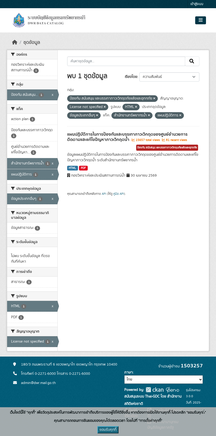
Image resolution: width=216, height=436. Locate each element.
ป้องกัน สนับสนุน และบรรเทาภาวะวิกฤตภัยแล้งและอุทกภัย (167, 147)
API (104, 193)
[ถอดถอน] (154, 99)
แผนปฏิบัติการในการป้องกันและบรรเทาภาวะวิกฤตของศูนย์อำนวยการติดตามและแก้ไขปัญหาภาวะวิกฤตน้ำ (127, 137)
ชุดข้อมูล (31, 42)
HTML (72, 168)
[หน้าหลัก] (14, 42)
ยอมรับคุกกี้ (108, 429)
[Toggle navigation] (200, 20)
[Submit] (192, 61)
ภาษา (128, 372)
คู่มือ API (118, 193)
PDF (83, 168)
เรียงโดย (131, 76)
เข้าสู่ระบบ (196, 4)
